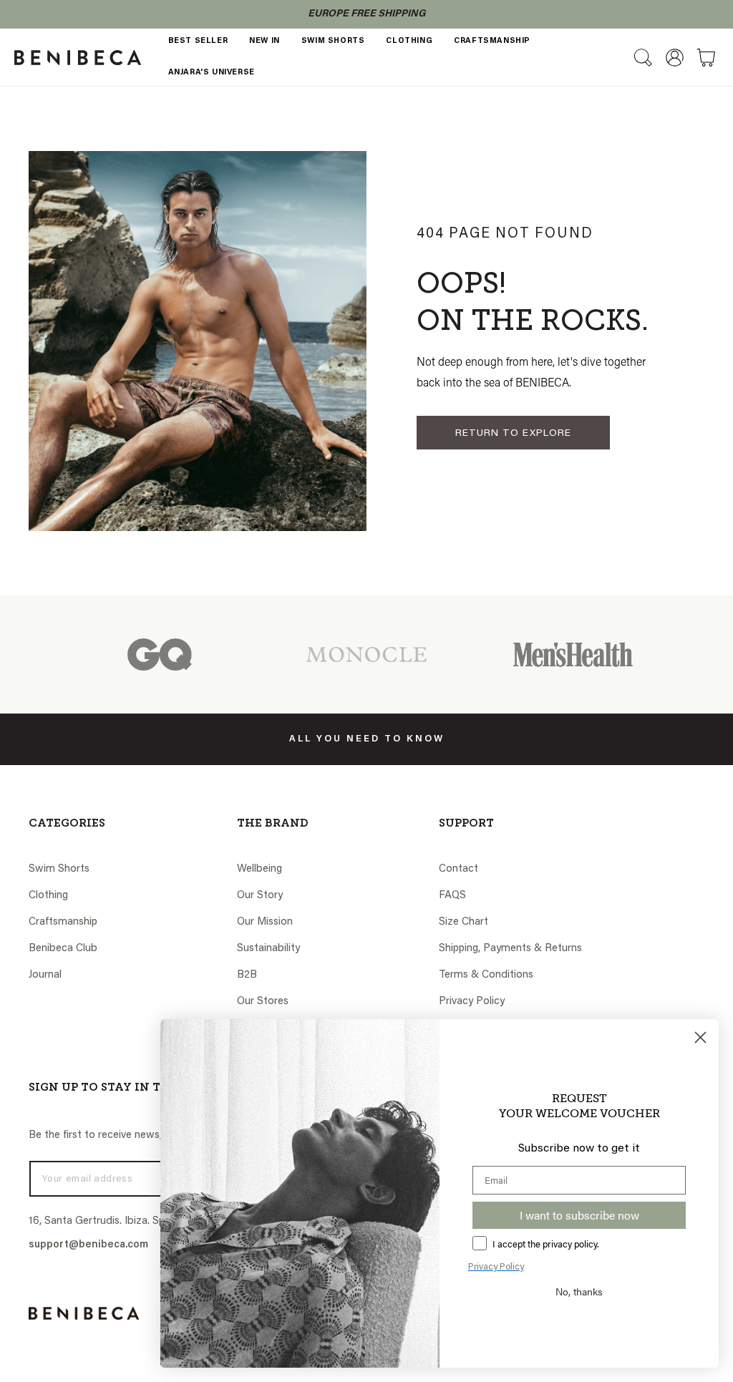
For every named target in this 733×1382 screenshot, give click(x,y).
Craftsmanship (63, 922)
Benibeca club (63, 948)
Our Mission (265, 922)
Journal (45, 975)
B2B (247, 975)
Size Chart (463, 922)
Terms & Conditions (486, 975)
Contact (458, 869)
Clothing (48, 895)
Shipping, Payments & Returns (510, 948)
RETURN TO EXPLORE (513, 434)
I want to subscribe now (579, 1215)
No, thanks (579, 1291)
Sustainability (268, 948)
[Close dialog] (700, 1037)
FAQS (452, 895)
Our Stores (262, 1001)
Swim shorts (59, 869)
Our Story (260, 895)
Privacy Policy (472, 1001)
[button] (643, 57)
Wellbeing (259, 869)
